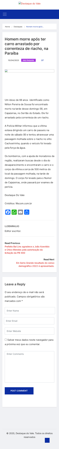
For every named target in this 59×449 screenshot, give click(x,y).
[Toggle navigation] (4, 14)
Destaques (18, 27)
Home (7, 27)
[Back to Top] (47, 440)
